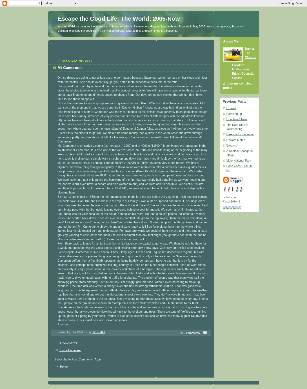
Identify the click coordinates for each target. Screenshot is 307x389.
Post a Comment (70, 350)
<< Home (62, 366)
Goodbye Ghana (236, 119)
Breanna (231, 145)
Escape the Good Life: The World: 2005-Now (119, 18)
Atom (98, 359)
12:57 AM (98, 332)
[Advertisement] (131, 49)
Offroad (231, 108)
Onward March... (237, 140)
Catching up (234, 114)
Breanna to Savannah (240, 134)
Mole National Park (238, 160)
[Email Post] (204, 333)
